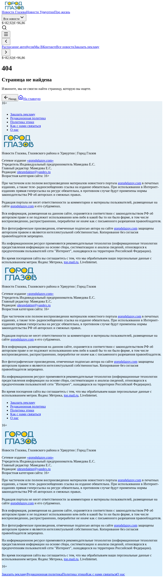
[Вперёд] (6, 52)
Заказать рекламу (86, 47)
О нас (14, 130)
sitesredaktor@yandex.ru (34, 172)
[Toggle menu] (6, 34)
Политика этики (22, 122)
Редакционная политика (28, 118)
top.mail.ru (71, 262)
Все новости (11, 18)
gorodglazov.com (40, 160)
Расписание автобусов (18, 47)
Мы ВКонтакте (45, 47)
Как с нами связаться (25, 126)
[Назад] (6, 41)
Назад (12, 99)
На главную (32, 99)
